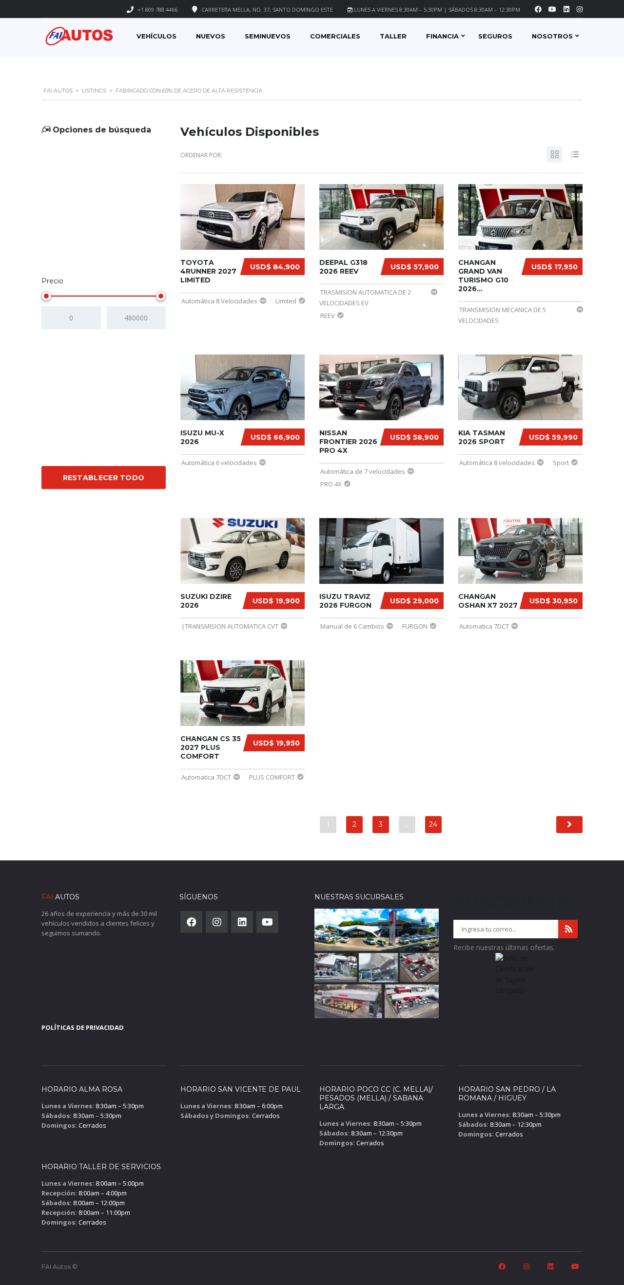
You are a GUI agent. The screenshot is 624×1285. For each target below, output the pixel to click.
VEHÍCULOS (156, 36)
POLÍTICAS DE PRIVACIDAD (82, 1027)
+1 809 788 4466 (157, 9)
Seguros (495, 36)
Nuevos (210, 36)
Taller (393, 36)
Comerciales (335, 36)
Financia (442, 36)
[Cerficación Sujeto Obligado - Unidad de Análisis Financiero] (515, 977)
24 (433, 824)
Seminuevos (268, 36)
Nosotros (552, 36)
